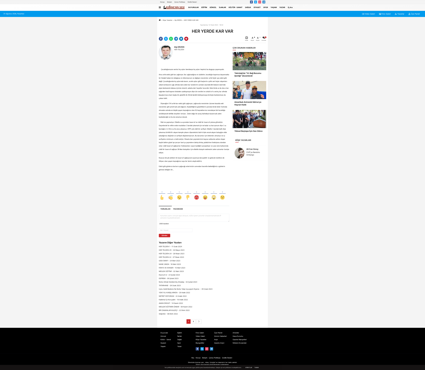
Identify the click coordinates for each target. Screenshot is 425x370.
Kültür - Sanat (235, 7)
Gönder (164, 235)
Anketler (236, 333)
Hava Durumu (238, 336)
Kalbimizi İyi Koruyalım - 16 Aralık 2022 (173, 300)
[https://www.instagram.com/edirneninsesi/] (259, 2)
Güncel (213, 7)
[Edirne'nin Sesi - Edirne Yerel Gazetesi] (174, 7)
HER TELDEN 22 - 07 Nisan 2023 (171, 257)
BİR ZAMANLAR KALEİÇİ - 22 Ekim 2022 (174, 310)
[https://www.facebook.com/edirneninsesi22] (251, 2)
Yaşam (274, 7)
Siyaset (257, 7)
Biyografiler (200, 343)
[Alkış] (170, 193)
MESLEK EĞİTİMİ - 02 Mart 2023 (171, 271)
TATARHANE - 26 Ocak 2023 (170, 286)
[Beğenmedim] (188, 193)
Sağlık (248, 7)
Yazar (282, 7)
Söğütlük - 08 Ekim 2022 (168, 314)
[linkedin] (181, 39)
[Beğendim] (162, 193)
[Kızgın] (196, 193)
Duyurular (193, 7)
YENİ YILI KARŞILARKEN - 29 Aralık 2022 (174, 293)
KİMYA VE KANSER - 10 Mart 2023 (172, 268)
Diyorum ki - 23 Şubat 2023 (169, 275)
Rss (192, 358)
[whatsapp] (171, 39)
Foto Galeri (386, 14)
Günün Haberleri (220, 336)
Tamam (256, 367)
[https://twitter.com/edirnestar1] (255, 2)
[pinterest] (186, 39)
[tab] (165, 209)
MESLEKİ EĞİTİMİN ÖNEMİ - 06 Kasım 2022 (175, 307)
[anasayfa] (160, 20)
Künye (162, 2)
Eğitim (204, 7)
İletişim (169, 2)
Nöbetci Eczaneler (240, 343)
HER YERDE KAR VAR (191, 20)
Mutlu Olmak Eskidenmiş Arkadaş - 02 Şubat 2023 (178, 282)
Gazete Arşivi (219, 343)
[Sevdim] (179, 193)
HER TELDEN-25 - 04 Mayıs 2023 (171, 250)
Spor (265, 7)
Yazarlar (400, 14)
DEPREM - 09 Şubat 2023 (168, 278)
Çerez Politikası (179, 2)
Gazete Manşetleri (240, 340)
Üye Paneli (415, 14)
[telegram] (176, 39)
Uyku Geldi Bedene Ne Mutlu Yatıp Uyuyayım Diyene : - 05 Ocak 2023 (185, 289)
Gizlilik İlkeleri (192, 2)
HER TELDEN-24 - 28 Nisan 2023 (171, 254)
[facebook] (161, 39)
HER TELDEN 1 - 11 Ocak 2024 (170, 247)
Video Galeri (369, 14)
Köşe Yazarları (167, 20)
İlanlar (222, 7)
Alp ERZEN (178, 20)
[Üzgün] (222, 193)
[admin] (263, 2)
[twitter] (166, 39)
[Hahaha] (205, 193)
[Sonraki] (199, 321)
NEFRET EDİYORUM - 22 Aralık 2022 (173, 296)
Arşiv (216, 340)
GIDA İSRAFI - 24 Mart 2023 (169, 261)
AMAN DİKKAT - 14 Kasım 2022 (171, 303)
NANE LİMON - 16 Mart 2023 (170, 264)
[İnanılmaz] (214, 193)
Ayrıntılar (248, 367)
